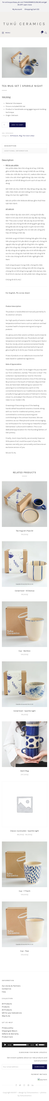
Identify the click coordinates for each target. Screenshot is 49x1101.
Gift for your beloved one (12, 1013)
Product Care (7, 1037)
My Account (17, 9)
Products (6, 1007)
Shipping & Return (9, 1031)
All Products (14, 136)
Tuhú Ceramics (24, 24)
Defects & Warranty (10, 1034)
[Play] (5, 1045)
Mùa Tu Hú (6, 1016)
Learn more (27, 5)
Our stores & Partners (11, 986)
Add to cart (17, 125)
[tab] (24, 145)
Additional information (16, 151)
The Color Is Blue (28, 136)
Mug (20, 136)
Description (10, 146)
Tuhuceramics (32, 1092)
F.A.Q (4, 992)
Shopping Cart (31, 9)
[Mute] (37, 1045)
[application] (24, 1044)
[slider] (21, 1044)
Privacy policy (7, 1028)
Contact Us (6, 989)
